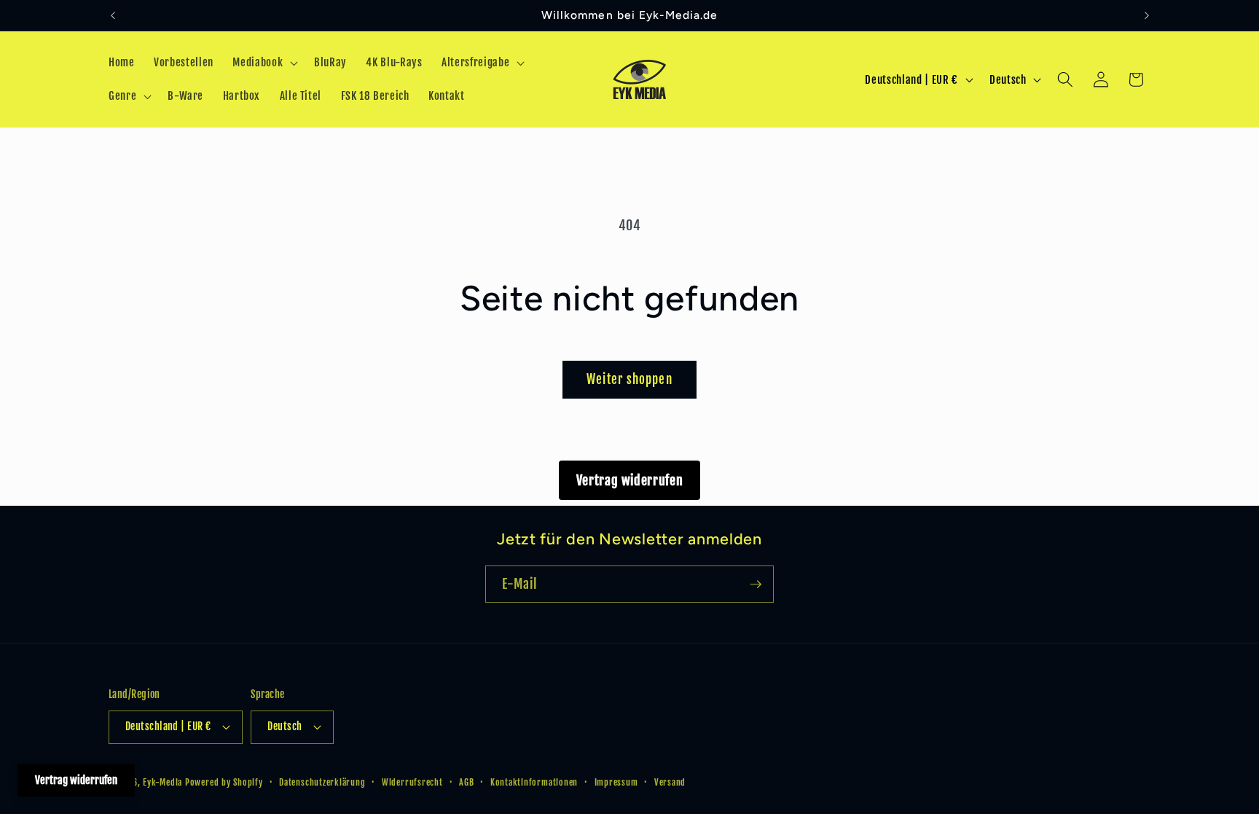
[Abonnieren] (755, 584)
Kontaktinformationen (534, 782)
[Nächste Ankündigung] (1147, 15)
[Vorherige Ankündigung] (113, 15)
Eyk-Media (162, 782)
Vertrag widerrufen (629, 480)
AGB (466, 782)
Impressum (616, 782)
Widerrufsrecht (412, 782)
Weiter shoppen (629, 379)
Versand (670, 782)
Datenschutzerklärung (322, 782)
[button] (264, 62)
